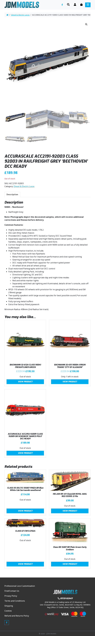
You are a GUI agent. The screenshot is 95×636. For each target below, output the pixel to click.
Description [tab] (12, 194)
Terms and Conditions (14, 600)
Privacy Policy (10, 596)
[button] (86, 24)
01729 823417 (66, 598)
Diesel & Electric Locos (20, 15)
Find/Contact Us (11, 591)
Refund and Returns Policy (16, 615)
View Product (25, 381)
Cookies (8, 610)
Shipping (8, 605)
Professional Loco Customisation (19, 586)
